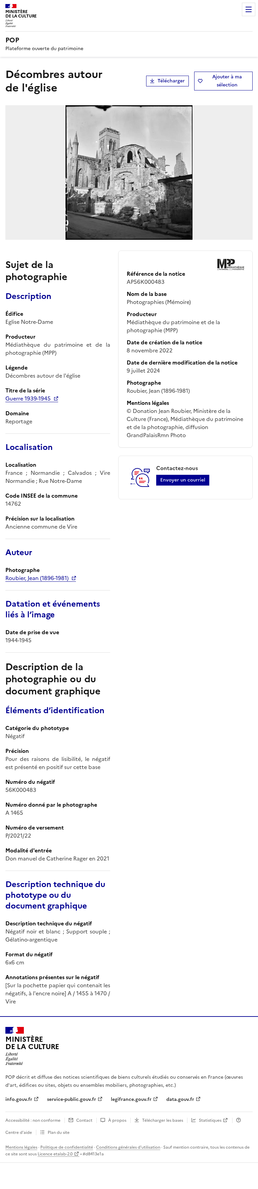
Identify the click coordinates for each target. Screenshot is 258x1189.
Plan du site (59, 1132)
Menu (248, 9)
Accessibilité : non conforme (32, 1120)
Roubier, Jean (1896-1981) (37, 578)
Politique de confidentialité (66, 1147)
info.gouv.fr (18, 1099)
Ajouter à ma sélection (227, 80)
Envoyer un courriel (182, 480)
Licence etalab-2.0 (55, 1154)
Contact (84, 1120)
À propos (117, 1120)
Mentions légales (21, 1147)
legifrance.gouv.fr (131, 1099)
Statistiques (210, 1120)
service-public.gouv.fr (71, 1099)
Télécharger (171, 80)
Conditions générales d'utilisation (128, 1147)
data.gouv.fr (180, 1099)
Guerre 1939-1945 (28, 398)
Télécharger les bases (162, 1120)
